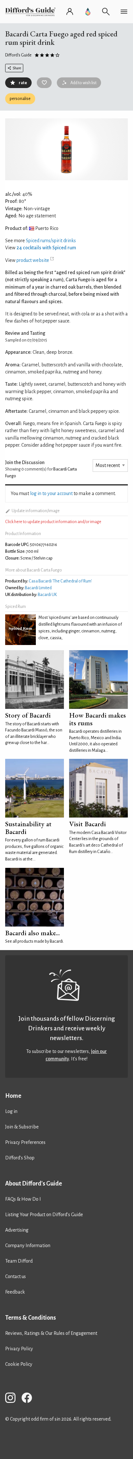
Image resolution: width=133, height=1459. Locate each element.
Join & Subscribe (22, 1126)
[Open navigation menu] (124, 11)
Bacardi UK (47, 594)
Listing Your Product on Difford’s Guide (44, 1214)
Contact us (15, 1276)
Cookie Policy (18, 1364)
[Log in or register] (70, 11)
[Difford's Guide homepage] (31, 11)
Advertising (16, 1230)
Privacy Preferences (25, 1142)
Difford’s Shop (20, 1157)
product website (32, 260)
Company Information (27, 1245)
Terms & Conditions (30, 1318)
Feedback (15, 1292)
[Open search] (106, 11)
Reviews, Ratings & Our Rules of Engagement (51, 1333)
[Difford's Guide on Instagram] (13, 1399)
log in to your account (51, 493)
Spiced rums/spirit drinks (51, 240)
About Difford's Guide (33, 1183)
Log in (11, 1111)
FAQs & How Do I (23, 1199)
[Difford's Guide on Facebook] (29, 1399)
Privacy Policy (19, 1348)
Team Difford (19, 1261)
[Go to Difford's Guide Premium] (88, 11)
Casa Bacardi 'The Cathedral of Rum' (60, 581)
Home (13, 1096)
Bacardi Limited (38, 588)
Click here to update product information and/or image (53, 522)
